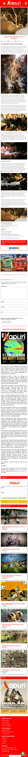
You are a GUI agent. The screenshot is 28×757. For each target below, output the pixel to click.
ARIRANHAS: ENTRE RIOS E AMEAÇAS (11, 645)
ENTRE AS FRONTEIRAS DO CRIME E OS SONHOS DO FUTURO (12, 576)
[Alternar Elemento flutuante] (23, 753)
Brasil (22, 41)
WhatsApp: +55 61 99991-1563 (9, 749)
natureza (3, 47)
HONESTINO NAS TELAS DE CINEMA (11, 549)
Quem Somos (5, 720)
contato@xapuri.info (22, 471)
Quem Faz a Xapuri (6, 725)
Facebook (4, 739)
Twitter (4, 743)
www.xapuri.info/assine (20, 469)
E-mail (3, 306)
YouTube (4, 741)
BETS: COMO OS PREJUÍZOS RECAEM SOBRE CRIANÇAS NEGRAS (13, 604)
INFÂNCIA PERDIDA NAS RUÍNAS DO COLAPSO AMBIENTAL (13, 527)
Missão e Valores (6, 724)
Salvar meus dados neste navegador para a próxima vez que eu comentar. (12, 319)
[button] (4, 3)
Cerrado (13, 238)
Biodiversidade (19, 41)
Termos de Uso (5, 733)
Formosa (17, 238)
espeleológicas (18, 95)
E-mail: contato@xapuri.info (9, 747)
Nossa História (5, 722)
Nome (2, 301)
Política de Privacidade (8, 731)
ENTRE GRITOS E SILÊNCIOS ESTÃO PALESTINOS (11, 670)
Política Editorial (6, 730)
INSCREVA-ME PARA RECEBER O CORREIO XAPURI (14, 498)
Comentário (4, 286)
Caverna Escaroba (7, 238)
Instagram (4, 738)
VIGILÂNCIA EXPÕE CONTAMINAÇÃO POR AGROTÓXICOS (12, 625)
